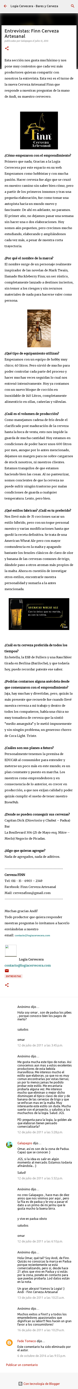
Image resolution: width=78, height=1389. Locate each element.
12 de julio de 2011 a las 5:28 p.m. (40, 1132)
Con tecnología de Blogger (41, 1383)
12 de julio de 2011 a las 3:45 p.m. (40, 1045)
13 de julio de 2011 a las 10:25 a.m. (41, 1297)
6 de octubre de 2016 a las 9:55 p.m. (41, 1355)
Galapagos (24, 1143)
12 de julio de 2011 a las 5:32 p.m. (40, 1178)
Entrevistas (13, 976)
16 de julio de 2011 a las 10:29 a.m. (41, 1330)
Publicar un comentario (22, 1365)
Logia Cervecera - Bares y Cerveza (34, 6)
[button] (7, 48)
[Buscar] (72, 6)
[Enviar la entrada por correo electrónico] (7, 972)
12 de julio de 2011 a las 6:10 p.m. (40, 1241)
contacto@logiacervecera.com (32, 935)
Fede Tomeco (26, 1341)
